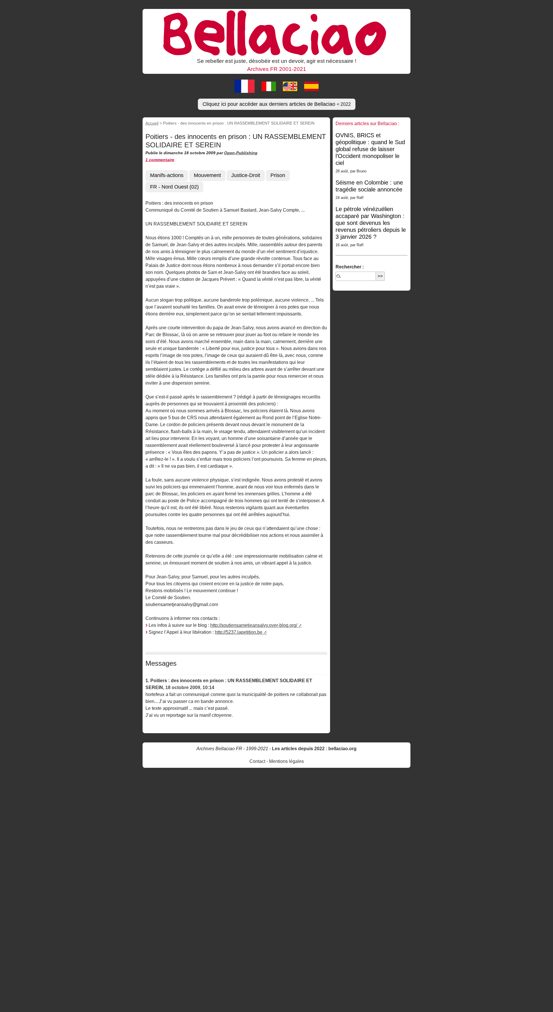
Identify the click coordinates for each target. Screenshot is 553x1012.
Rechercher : (350, 266)
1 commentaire (159, 159)
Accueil (151, 123)
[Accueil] (276, 32)
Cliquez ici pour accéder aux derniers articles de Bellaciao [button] (276, 104)
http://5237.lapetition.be (238, 632)
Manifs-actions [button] (166, 175)
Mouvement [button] (207, 175)
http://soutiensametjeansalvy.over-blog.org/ (253, 625)
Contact (257, 761)
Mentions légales (286, 761)
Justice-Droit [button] (245, 175)
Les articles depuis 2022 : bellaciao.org (314, 748)
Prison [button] (277, 175)
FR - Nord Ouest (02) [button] (174, 187)
